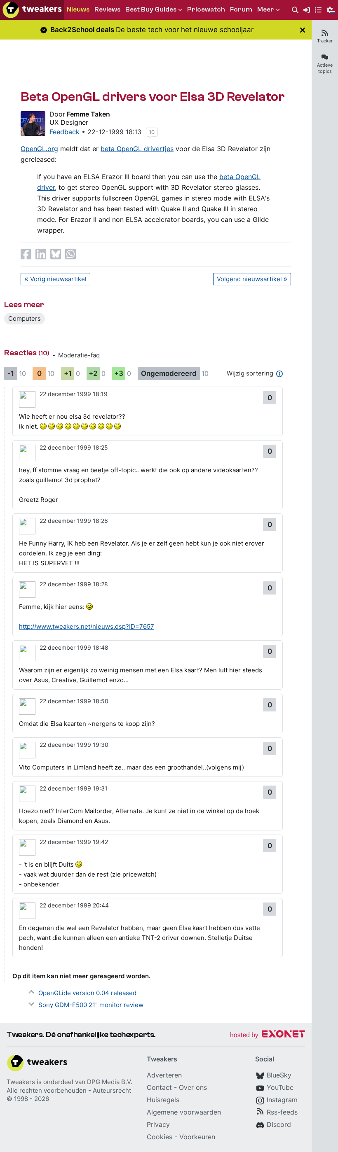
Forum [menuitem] (241, 9)
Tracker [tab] (325, 41)
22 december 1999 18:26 (74, 520)
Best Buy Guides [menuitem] (150, 9)
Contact (159, 1087)
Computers (24, 318)
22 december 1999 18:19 (74, 393)
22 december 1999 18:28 (74, 584)
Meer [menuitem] (265, 9)
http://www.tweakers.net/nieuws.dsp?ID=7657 (86, 626)
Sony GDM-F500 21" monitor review (90, 1005)
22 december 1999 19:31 (74, 788)
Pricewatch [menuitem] (206, 9)
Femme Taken (88, 114)
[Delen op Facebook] (26, 254)
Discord (279, 1124)
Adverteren (164, 1075)
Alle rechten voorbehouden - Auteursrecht (69, 1090)
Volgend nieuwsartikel (249, 279)
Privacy (158, 1124)
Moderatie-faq (79, 355)
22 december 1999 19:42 (74, 841)
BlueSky (279, 1075)
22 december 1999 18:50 (74, 700)
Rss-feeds (282, 1112)
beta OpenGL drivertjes (137, 149)
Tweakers (21, 1082)
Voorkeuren (197, 1137)
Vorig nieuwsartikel (58, 279)
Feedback (64, 132)
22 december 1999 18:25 (74, 447)
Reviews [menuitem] (107, 9)
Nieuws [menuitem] (78, 9)
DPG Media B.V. (109, 1082)
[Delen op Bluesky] (55, 254)
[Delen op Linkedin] (40, 254)
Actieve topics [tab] (325, 68)
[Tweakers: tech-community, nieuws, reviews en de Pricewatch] (32, 10)
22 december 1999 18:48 (74, 647)
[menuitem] (295, 10)
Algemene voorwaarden (184, 1112)
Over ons (193, 1087)
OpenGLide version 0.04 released (87, 993)
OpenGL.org (39, 149)
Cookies (159, 1137)
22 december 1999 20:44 (74, 905)
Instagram (282, 1100)
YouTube (280, 1087)
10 (152, 132)
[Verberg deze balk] (302, 30)
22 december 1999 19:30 (74, 744)
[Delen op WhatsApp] (70, 254)
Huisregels (163, 1100)
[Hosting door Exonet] (267, 1035)
